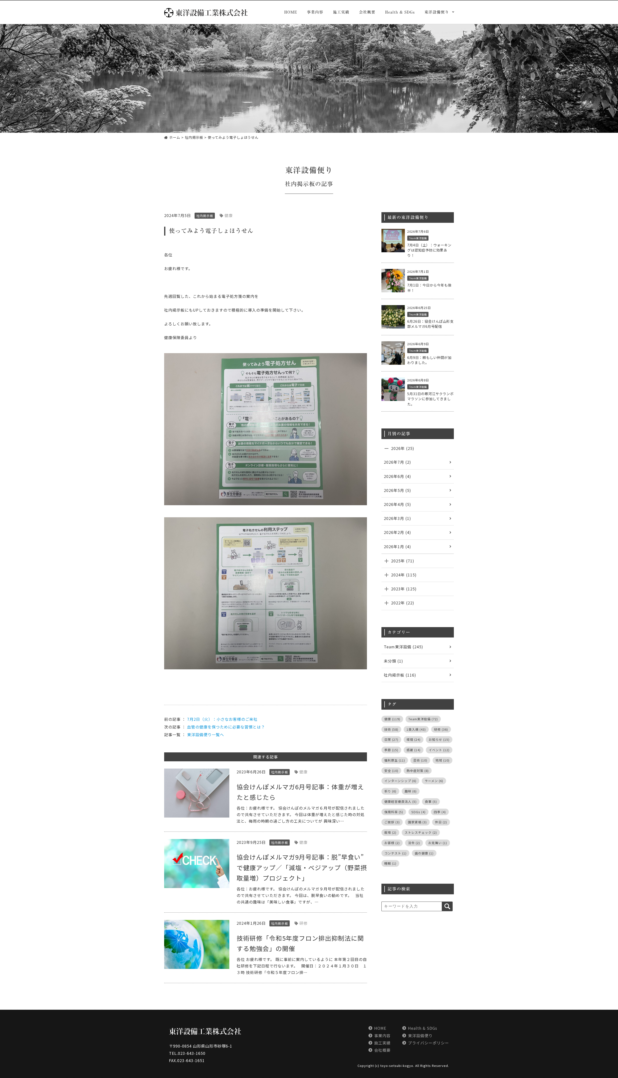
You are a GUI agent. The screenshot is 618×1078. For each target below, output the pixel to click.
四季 (440, 812)
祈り (390, 791)
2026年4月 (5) (397, 504)
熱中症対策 (418, 770)
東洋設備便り (420, 1035)
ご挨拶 (392, 822)
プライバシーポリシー (428, 1043)
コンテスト (395, 853)
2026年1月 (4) (397, 546)
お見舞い (437, 842)
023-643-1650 (191, 1053)
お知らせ (439, 739)
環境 (414, 739)
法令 (414, 842)
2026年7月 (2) (397, 462)
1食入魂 (416, 729)
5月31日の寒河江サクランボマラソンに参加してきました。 (430, 398)
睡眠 (390, 863)
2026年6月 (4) (397, 476)
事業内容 (315, 12)
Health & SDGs (400, 12)
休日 (441, 822)
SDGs (418, 812)
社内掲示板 (300, 184)
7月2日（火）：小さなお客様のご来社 (222, 719)
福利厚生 (394, 760)
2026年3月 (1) (397, 518)
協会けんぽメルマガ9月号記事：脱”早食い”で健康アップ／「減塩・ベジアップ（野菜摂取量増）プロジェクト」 (302, 867)
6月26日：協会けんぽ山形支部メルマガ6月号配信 (430, 324)
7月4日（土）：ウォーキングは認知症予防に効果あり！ (429, 250)
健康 (229, 215)
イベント (439, 750)
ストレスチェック (421, 832)
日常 (391, 739)
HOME (290, 12)
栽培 (390, 832)
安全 (391, 770)
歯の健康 (424, 853)
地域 (442, 760)
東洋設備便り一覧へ (205, 734)
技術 (391, 729)
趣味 (411, 791)
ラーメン (434, 780)
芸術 (420, 760)
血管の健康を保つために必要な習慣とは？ (226, 727)
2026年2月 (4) (397, 532)
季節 (391, 750)
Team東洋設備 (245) (403, 647)
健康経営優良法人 (400, 801)
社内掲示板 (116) (400, 675)
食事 (431, 801)
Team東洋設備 (418, 238)
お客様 (392, 842)
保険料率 (393, 812)
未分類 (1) (393, 661)
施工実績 (341, 12)
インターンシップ (400, 780)
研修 (303, 923)
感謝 (414, 750)
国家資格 (417, 822)
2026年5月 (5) (397, 490)
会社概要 (367, 12)
